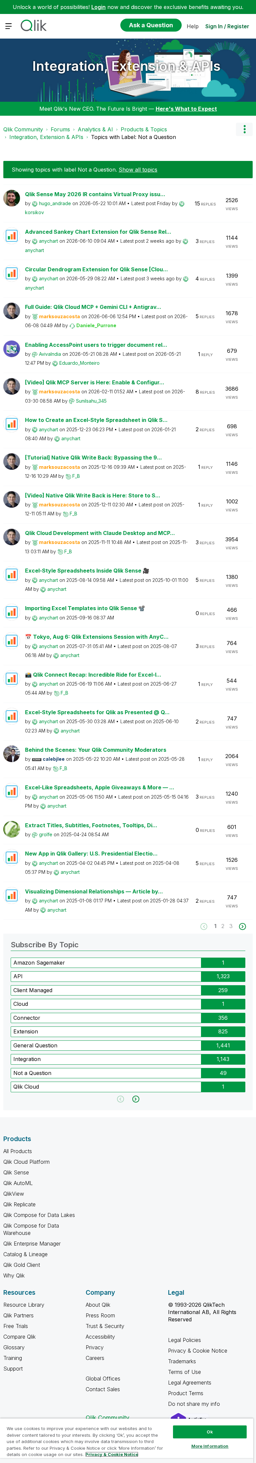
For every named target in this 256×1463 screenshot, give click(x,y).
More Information (210, 1446)
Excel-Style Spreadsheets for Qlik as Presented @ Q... (97, 712)
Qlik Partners (18, 1315)
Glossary (14, 1347)
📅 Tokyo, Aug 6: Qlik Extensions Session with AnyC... (97, 636)
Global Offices (103, 1378)
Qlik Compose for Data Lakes (39, 1215)
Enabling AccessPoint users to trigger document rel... (96, 344)
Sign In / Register (227, 26)
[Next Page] (242, 926)
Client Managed (32, 990)
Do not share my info (195, 1403)
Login (98, 7)
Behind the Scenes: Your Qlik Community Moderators (95, 749)
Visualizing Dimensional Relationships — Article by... (94, 891)
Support (13, 1368)
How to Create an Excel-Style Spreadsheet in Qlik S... (96, 420)
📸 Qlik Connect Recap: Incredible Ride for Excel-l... (93, 674)
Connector (26, 1017)
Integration (27, 1059)
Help (193, 26)
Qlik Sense (16, 1172)
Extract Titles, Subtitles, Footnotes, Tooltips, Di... (91, 825)
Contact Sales (103, 1389)
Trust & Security (105, 1326)
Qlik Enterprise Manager (32, 1243)
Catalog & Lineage (25, 1254)
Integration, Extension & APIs (126, 66)
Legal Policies (184, 1340)
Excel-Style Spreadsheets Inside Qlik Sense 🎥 (87, 570)
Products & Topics (144, 129)
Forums (60, 129)
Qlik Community (23, 129)
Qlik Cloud (26, 1086)
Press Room (100, 1315)
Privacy (95, 1347)
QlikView (13, 1193)
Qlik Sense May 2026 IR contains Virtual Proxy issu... (95, 194)
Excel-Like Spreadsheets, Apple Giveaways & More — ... (99, 787)
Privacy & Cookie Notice (197, 1350)
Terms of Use (184, 1372)
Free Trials (15, 1326)
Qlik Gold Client (21, 1265)
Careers (95, 1358)
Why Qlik (14, 1275)
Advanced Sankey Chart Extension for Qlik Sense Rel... (98, 231)
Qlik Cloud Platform (26, 1161)
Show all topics (138, 169)
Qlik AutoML (18, 1183)
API (18, 976)
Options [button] (244, 129)
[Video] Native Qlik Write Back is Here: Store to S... (92, 495)
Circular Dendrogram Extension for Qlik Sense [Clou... (96, 269)
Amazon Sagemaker (39, 962)
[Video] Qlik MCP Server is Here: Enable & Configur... (94, 382)
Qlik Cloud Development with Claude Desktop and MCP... (100, 533)
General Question (35, 1045)
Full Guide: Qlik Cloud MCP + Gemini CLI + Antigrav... (93, 307)
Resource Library (23, 1304)
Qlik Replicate (19, 1204)
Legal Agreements (189, 1382)
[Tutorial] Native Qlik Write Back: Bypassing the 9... (93, 457)
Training (12, 1358)
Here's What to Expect (186, 108)
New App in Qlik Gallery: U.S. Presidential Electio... (91, 853)
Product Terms (185, 1393)
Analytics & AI (95, 129)
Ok (210, 1431)
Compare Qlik (19, 1336)
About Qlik (98, 1304)
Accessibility (100, 1336)
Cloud (20, 1003)
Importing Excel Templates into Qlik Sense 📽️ (85, 608)
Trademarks (182, 1361)
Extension (25, 1031)
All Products (17, 1151)
